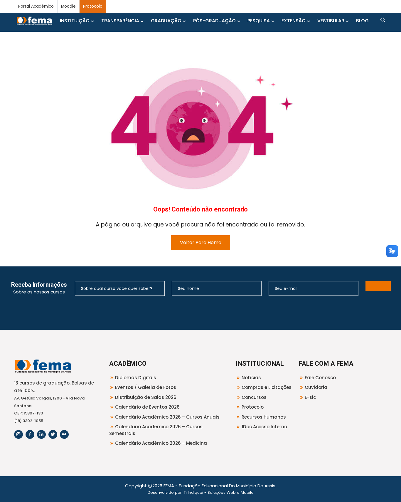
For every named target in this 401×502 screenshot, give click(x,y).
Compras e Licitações (267, 387)
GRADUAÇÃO (166, 20)
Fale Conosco (320, 378)
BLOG (362, 20)
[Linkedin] (41, 434)
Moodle (68, 6)
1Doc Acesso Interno (264, 427)
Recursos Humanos (264, 417)
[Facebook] (30, 434)
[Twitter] (52, 434)
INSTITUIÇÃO (75, 20)
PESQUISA (258, 20)
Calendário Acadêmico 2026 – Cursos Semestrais (156, 430)
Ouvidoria (316, 387)
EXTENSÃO (294, 20)
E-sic (310, 397)
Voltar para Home (200, 242)
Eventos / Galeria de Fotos (145, 387)
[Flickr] (64, 434)
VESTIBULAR (330, 20)
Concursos (254, 397)
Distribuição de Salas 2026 (145, 397)
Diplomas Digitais (135, 378)
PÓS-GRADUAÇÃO (214, 20)
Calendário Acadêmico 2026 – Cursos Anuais (167, 417)
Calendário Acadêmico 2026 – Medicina (161, 443)
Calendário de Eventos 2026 (147, 407)
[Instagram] (18, 434)
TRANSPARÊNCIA (120, 20)
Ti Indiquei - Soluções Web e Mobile (219, 492)
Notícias (251, 378)
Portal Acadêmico (36, 6)
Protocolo (92, 6)
